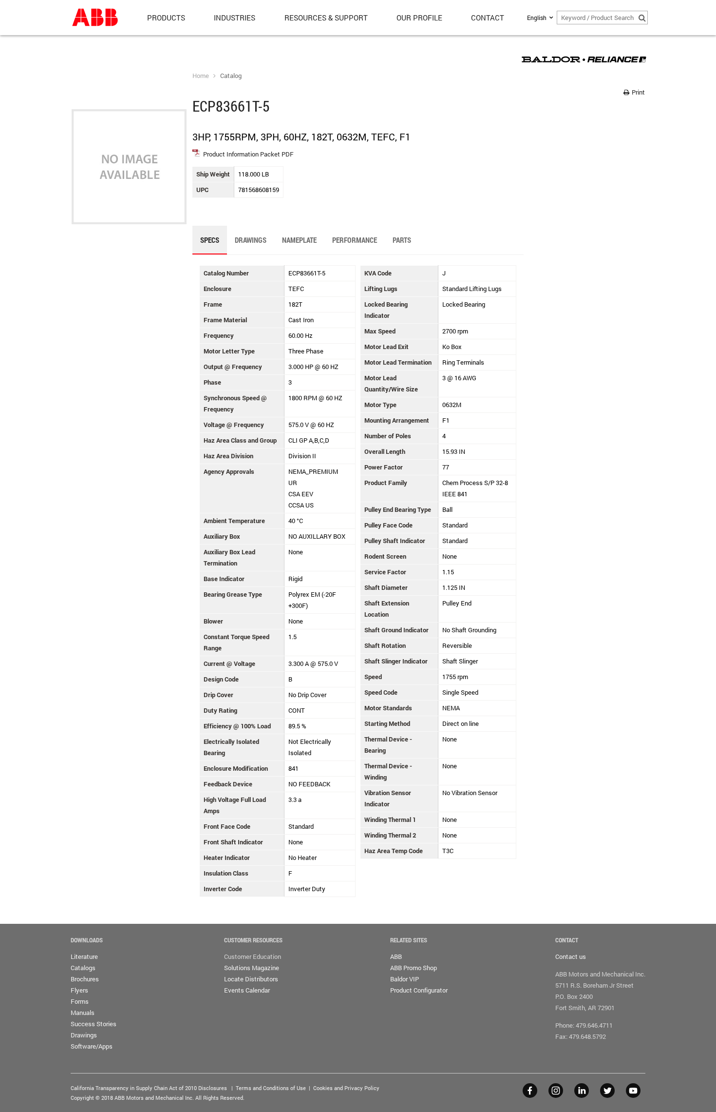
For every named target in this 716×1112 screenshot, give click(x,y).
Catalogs (83, 967)
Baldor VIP (404, 979)
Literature (84, 956)
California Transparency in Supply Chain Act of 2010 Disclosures (149, 1088)
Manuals (82, 1012)
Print (637, 92)
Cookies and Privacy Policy (346, 1088)
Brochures (85, 979)
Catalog (231, 75)
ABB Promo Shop (413, 967)
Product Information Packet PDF (248, 154)
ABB (396, 956)
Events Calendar (247, 990)
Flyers (79, 990)
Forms (80, 1001)
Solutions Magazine (251, 967)
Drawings (84, 1035)
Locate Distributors (251, 979)
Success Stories (93, 1023)
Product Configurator (419, 990)
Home (200, 75)
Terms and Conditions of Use (271, 1088)
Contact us (570, 956)
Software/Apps (92, 1046)
